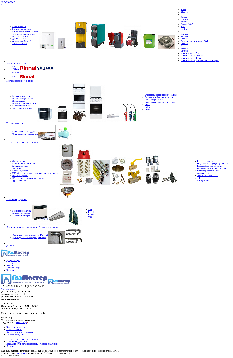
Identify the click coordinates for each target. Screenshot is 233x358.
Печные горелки (20, 175)
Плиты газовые (19, 101)
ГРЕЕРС (92, 212)
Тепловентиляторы (21, 216)
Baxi (183, 26)
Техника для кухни (15, 123)
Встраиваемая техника (22, 96)
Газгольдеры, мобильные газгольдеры (23, 142)
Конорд (184, 17)
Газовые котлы (19, 26)
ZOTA (183, 14)
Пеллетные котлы (20, 36)
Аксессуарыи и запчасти (23, 108)
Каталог (4, 4)
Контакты (11, 270)
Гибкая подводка (20, 166)
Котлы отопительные (16, 63)
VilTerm (15, 69)
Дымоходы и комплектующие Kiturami (30, 235)
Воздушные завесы (21, 213)
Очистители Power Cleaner (24, 41)
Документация (13, 260)
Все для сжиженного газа (24, 163)
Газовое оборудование (16, 199)
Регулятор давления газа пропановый (208, 172)
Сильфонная (203, 180)
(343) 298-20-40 (8, 2)
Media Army (21, 322)
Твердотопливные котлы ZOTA (195, 41)
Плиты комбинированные (24, 103)
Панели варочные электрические (160, 102)
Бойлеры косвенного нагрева (19, 81)
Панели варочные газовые (157, 100)
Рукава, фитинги (205, 161)
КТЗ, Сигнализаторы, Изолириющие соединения (35, 173)
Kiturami (184, 12)
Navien (184, 29)
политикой (22, 353)
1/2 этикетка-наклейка (207, 175)
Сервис (9, 263)
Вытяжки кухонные (21, 106)
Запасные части (19, 43)
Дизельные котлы (20, 39)
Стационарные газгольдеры (25, 134)
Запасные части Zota (190, 53)
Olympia (184, 51)
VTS (90, 209)
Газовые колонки (14, 72)
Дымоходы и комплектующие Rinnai (29, 237)
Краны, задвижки (20, 171)
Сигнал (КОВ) (187, 24)
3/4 (198, 178)
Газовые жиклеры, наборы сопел (212, 168)
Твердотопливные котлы (23, 34)
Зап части (16, 168)
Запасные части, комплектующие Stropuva (200, 60)
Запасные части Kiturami (192, 56)
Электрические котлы (22, 29)
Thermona (185, 19)
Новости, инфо (13, 268)
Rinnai (183, 9)
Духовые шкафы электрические (159, 97)
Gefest (147, 104)
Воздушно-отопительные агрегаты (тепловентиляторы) (32, 227)
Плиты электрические (22, 98)
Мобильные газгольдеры (23, 131)
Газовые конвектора (21, 211)
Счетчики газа (18, 161)
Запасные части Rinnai (191, 58)
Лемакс (184, 22)
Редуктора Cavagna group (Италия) (213, 163)
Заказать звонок (8, 289)
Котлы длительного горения (25, 31)
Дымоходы (11, 246)
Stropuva (184, 36)
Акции (9, 265)
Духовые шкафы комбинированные (161, 95)
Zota (182, 31)
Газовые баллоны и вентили (210, 166)
